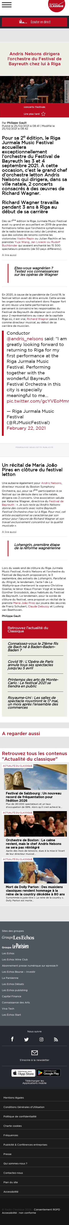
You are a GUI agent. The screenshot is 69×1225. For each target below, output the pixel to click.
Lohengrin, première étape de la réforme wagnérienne (37, 546)
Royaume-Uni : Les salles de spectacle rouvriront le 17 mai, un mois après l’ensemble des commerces (33, 702)
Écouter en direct (41, 22)
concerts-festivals (34, 107)
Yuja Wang (22, 242)
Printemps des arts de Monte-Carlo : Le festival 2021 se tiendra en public (33, 683)
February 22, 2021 (26, 428)
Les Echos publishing (15, 990)
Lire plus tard (32, 114)
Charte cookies (12, 1126)
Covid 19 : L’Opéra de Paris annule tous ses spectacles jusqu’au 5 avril (30, 665)
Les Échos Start (11, 1015)
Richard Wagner (38, 319)
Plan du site (10, 1182)
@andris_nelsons (25, 339)
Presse (7, 1154)
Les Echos (8, 954)
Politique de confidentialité (19, 1117)
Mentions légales (13, 1098)
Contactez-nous (13, 1173)
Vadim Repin (25, 239)
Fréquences (10, 1135)
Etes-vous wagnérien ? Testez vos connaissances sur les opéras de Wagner (36, 271)
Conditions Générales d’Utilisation (23, 1107)
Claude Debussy (38, 606)
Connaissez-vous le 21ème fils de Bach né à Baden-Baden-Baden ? (33, 647)
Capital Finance (11, 997)
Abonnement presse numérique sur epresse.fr (30, 966)
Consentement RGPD (47, 1210)
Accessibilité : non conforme (19, 1213)
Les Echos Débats (13, 984)
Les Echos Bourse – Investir (18, 972)
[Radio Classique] (56, 11)
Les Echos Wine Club (15, 960)
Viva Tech (8, 1009)
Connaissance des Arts (16, 1003)
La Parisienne (10, 978)
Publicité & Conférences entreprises (25, 1145)
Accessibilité (10, 1192)
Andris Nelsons (51, 483)
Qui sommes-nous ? (15, 1164)
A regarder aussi (21, 733)
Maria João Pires (24, 603)
